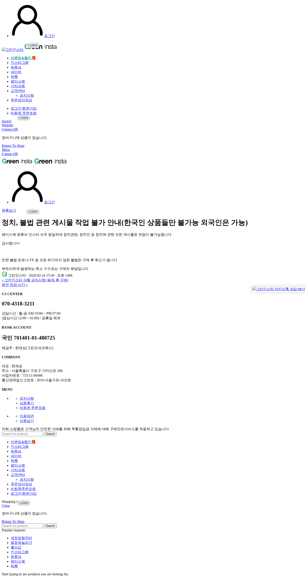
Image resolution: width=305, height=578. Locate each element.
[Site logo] (13, 50)
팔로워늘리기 (21, 543)
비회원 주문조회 (33, 408)
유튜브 (16, 557)
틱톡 (14, 566)
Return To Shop (13, 146)
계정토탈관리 (21, 538)
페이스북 (18, 561)
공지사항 (27, 95)
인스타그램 (20, 552)
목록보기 (9, 210)
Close (6, 505)
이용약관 (27, 416)
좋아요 (16, 547)
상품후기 (27, 403)
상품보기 (27, 421)
